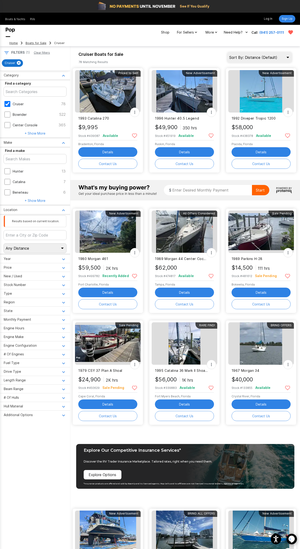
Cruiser (18, 104)
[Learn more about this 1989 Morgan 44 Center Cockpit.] (184, 232)
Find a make (15, 151)
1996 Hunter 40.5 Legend (177, 118)
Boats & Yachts (15, 19)
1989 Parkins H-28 (247, 259)
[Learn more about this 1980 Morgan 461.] (108, 232)
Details (107, 152)
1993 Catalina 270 (93, 118)
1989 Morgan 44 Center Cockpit (181, 259)
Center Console (25, 125)
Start (260, 190)
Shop (165, 32)
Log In (268, 18)
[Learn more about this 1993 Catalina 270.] (108, 91)
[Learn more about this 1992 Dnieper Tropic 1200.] (261, 91)
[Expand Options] (134, 112)
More (210, 32)
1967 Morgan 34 (245, 370)
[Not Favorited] (134, 135)
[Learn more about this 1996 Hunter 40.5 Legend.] (184, 91)
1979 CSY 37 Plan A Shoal (100, 370)
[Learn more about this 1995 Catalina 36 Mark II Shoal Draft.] (184, 343)
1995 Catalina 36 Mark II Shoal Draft (181, 370)
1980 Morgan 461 (93, 259)
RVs (32, 19)
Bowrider (20, 115)
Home (13, 43)
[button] (276, 539)
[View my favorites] (290, 32)
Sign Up (287, 18)
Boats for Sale (36, 43)
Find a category (18, 83)
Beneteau (20, 192)
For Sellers (185, 32)
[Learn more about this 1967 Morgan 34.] (261, 343)
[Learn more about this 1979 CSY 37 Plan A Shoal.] (108, 343)
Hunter (18, 171)
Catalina (19, 182)
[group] (12, 63)
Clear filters (42, 52)
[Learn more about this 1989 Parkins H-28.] (261, 232)
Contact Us (108, 164)
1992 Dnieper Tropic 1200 (254, 118)
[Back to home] (10, 32)
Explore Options (102, 474)
